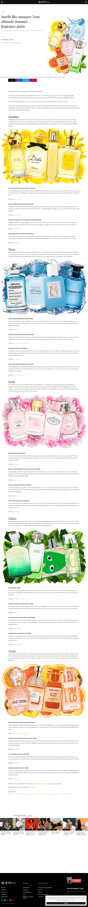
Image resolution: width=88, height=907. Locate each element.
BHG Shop (40, 890)
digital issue (33, 787)
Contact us (4, 892)
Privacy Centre (72, 900)
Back (3, 11)
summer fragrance (66, 793)
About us (3, 887)
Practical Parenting (43, 894)
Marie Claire (26, 887)
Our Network (43, 883)
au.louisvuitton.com (18, 375)
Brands (25, 883)
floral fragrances (31, 793)
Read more (60, 77)
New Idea (40, 892)
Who (24, 894)
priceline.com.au (16, 779)
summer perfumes (20, 793)
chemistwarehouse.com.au (19, 733)
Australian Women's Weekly (28, 897)
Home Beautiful (27, 892)
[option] (6, 826)
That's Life (40, 896)
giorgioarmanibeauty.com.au (21, 343)
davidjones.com (16, 229)
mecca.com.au (17, 199)
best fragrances (56, 793)
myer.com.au (16, 215)
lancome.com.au (17, 644)
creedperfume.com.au (19, 599)
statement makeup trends (40, 784)
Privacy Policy (4, 896)
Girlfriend (25, 890)
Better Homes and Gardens (45, 887)
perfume (48, 793)
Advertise (3, 889)
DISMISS (66, 903)
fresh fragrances (40, 793)
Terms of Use (4, 894)
